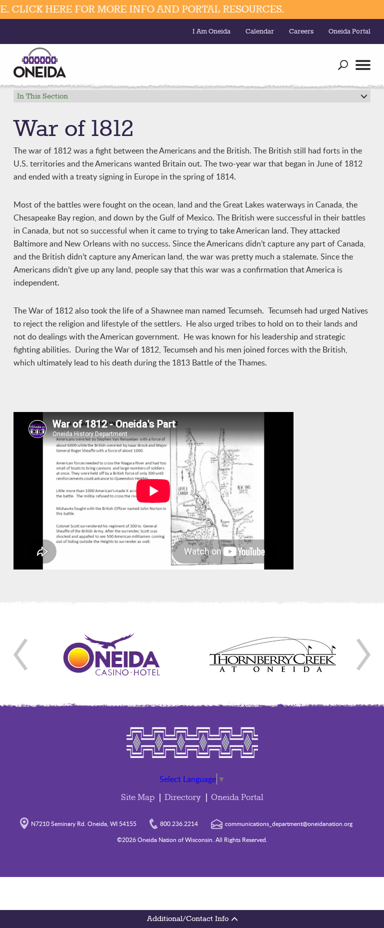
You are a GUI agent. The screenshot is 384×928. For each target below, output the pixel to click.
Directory (182, 798)
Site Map (137, 798)
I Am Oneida (211, 32)
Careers (301, 32)
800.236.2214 (179, 824)
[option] (112, 655)
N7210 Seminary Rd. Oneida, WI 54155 (83, 824)
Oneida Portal (349, 32)
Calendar (260, 32)
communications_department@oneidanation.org (288, 824)
